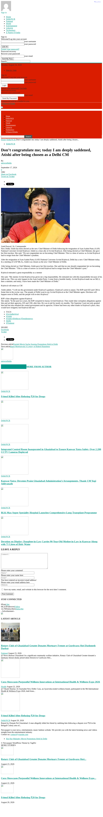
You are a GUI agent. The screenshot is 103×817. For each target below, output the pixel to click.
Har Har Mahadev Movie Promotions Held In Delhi (26, 739)
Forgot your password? (10, 49)
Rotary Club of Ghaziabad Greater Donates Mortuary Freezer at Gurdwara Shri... (43, 759)
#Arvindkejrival (12, 314)
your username (30, 41)
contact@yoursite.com (19, 734)
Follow (17, 607)
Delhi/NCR (10, 19)
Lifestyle (9, 28)
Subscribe (19, 609)
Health (3, 687)
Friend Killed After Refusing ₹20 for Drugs (23, 396)
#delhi (8, 321)
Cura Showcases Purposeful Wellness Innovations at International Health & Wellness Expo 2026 (50, 682)
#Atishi (9, 316)
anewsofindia (6, 163)
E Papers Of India (13, 32)
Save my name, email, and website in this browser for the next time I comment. (35, 589)
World (8, 23)
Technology (10, 30)
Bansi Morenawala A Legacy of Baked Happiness (30, 346)
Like (7, 604)
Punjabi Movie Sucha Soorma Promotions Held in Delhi (35, 344)
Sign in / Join (11, 70)
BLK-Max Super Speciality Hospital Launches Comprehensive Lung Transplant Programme (49, 512)
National (9, 21)
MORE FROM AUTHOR (38, 366)
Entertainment (11, 26)
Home (8, 17)
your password (30, 44)
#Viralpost (10, 323)
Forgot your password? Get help (14, 88)
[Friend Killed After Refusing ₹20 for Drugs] (14, 389)
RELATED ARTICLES (12, 366)
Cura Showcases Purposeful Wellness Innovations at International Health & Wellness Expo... (48, 778)
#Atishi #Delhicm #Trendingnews (19, 319)
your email (28, 56)
